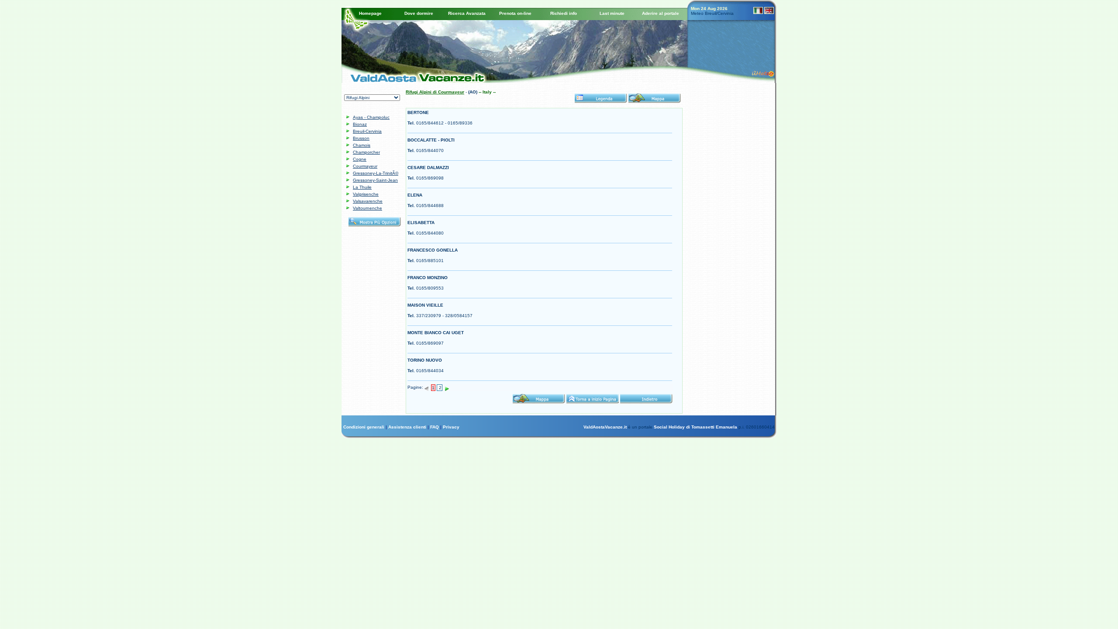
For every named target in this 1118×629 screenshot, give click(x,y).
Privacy (451, 427)
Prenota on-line (515, 13)
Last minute (612, 13)
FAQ (435, 427)
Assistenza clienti (408, 427)
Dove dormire (418, 13)
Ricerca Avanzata (467, 13)
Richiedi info (563, 13)
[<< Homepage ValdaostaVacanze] (414, 76)
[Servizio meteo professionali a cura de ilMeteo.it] (764, 72)
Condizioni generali (364, 427)
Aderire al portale (660, 13)
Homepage (370, 13)
